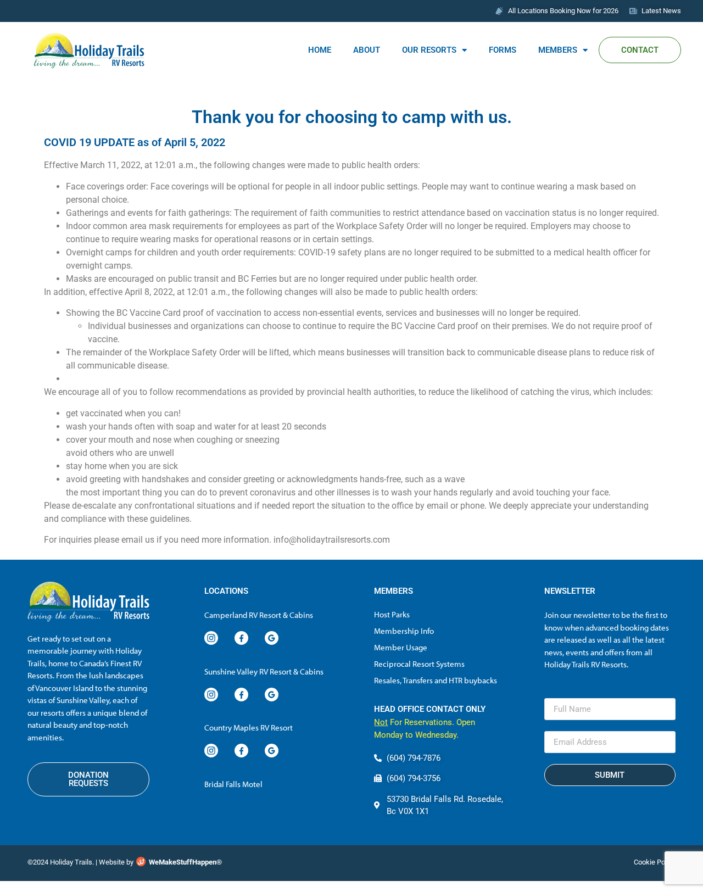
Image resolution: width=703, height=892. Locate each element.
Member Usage (400, 647)
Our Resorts (429, 50)
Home (319, 50)
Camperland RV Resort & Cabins (258, 615)
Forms (502, 50)
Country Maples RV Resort (248, 727)
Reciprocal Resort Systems (419, 664)
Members (557, 50)
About (366, 50)
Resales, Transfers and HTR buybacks (435, 680)
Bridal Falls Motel (233, 784)
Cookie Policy (655, 862)
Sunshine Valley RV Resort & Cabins (263, 671)
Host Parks (392, 614)
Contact (640, 50)
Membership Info (404, 631)
